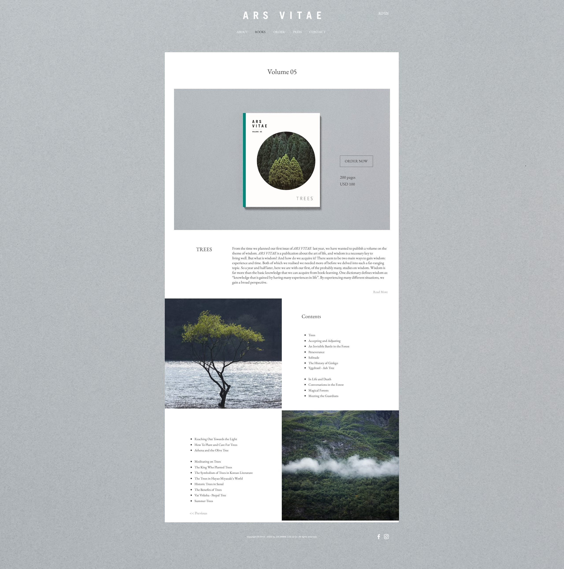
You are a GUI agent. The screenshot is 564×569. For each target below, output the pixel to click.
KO (380, 13)
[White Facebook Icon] (378, 536)
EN (386, 13)
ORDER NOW (356, 161)
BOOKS (260, 32)
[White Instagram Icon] (386, 536)
